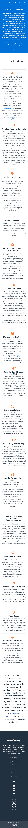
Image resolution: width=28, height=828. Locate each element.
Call (17, 2)
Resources (14, 773)
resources (10, 41)
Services (14, 765)
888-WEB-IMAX (14, 763)
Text (21, 2)
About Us (14, 769)
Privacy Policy (14, 824)
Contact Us (14, 777)
